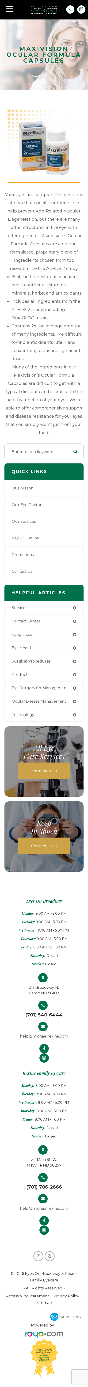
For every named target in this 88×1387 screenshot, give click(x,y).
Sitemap (44, 1302)
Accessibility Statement (27, 1296)
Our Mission (23, 488)
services (19, 608)
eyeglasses (22, 634)
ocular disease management (39, 701)
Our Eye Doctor (27, 505)
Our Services (24, 521)
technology (23, 714)
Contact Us (22, 571)
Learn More (42, 771)
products (20, 674)
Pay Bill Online (25, 538)
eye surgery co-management (40, 688)
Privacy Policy (66, 1296)
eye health (22, 648)
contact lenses (26, 621)
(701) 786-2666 (44, 1187)
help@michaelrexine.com (44, 1036)
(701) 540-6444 (44, 1014)
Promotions (23, 555)
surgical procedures (31, 661)
